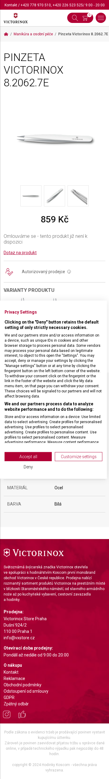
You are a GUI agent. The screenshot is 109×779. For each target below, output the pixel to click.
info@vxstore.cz (19, 637)
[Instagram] (6, 715)
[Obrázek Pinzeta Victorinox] (54, 138)
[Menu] (101, 18)
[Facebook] (22, 715)
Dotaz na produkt (20, 252)
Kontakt (11, 5)
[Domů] (6, 34)
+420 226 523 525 (68, 5)
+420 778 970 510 (36, 5)
